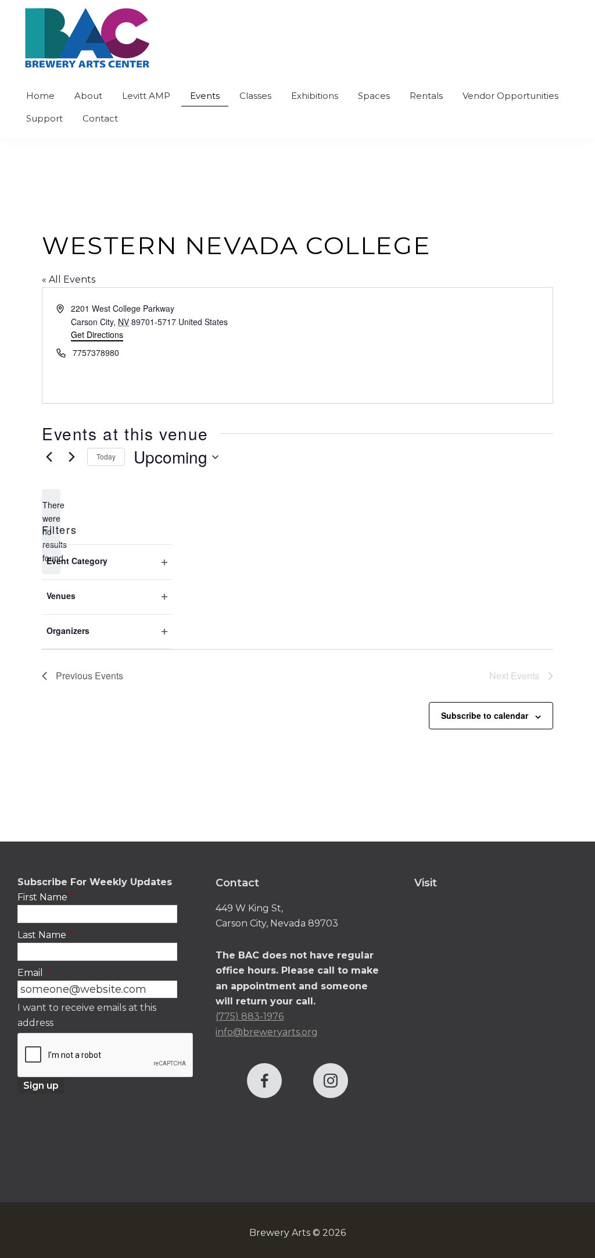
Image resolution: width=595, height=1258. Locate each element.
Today (106, 456)
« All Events (68, 279)
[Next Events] (71, 457)
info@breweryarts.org (267, 1032)
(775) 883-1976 (250, 1016)
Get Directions (97, 334)
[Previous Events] (49, 457)
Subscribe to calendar (484, 715)
